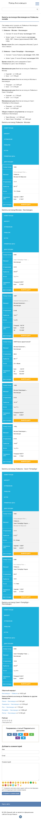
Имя (3, 749)
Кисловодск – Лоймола (10, 693)
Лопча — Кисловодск (9, 713)
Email (3, 755)
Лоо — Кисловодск (8, 707)
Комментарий (6, 762)
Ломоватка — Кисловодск (10, 704)
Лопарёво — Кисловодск (10, 710)
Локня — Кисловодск (9, 701)
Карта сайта (6, 804)
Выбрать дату (26, 204)
